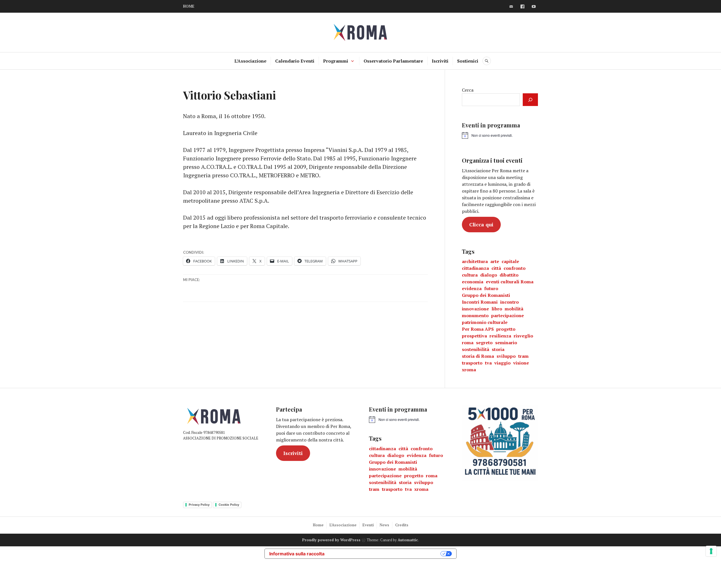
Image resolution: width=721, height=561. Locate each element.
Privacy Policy (199, 505)
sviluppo (506, 356)
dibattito (509, 275)
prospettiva (474, 336)
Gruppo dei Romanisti (486, 295)
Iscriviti (440, 61)
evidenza (472, 288)
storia (498, 349)
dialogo (488, 275)
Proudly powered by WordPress (331, 539)
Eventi (368, 524)
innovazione (475, 309)
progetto (505, 329)
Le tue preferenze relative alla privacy (385, 553)
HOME (188, 6)
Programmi (335, 61)
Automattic (408, 539)
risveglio (523, 336)
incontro (509, 302)
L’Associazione (250, 61)
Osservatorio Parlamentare (393, 61)
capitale (510, 261)
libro (496, 309)
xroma (469, 369)
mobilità (514, 309)
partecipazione (507, 315)
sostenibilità (475, 349)
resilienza (500, 336)
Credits (401, 524)
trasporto (472, 363)
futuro (491, 288)
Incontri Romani (480, 302)
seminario (506, 342)
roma (467, 342)
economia (472, 282)
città (496, 268)
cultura (470, 275)
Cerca (467, 90)
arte (494, 261)
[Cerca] (530, 99)
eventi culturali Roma (509, 282)
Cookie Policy (229, 505)
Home (318, 524)
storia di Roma (478, 356)
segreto (484, 342)
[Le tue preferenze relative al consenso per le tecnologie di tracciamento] (711, 551)
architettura (475, 261)
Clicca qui (481, 224)
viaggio (502, 363)
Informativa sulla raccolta (296, 553)
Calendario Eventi (294, 61)
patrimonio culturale (485, 322)
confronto (515, 268)
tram (523, 356)
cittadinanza (475, 268)
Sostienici (467, 61)
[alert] (487, 135)
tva (488, 363)
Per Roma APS (478, 329)
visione (521, 363)
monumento (475, 315)
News (384, 524)
